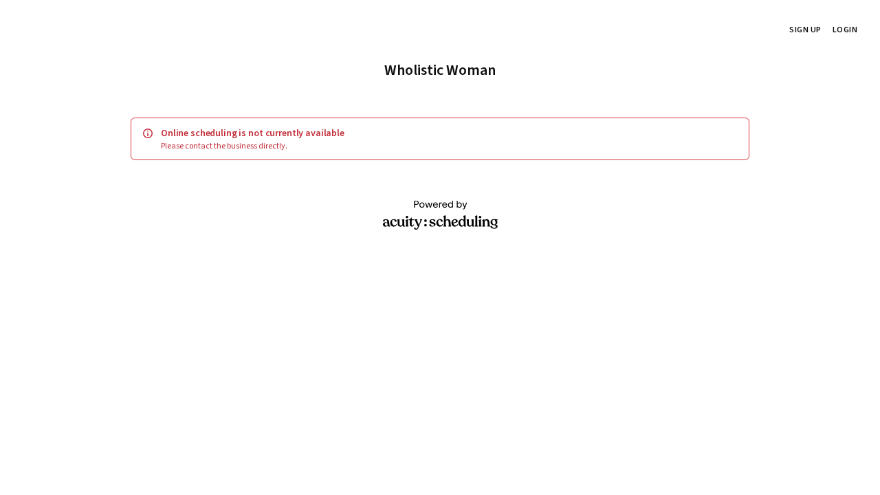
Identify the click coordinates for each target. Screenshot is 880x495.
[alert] (440, 139)
